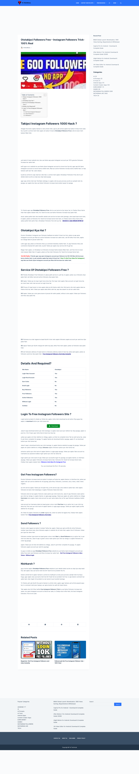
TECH (95, 95)
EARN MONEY (97, 87)
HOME (77, 3)
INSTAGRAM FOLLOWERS (101, 91)
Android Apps (97, 83)
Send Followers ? (30, 113)
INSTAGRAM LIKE (98, 93)
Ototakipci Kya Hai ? (28, 100)
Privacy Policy (81, 738)
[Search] (120, 3)
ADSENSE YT (22, 707)
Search (91, 701)
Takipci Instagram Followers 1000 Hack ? (32, 97)
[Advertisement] (69, 18)
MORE (114, 3)
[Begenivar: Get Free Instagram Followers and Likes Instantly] (36, 649)
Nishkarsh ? (28, 115)
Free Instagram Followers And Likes (40, 515)
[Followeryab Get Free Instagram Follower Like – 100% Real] (70, 649)
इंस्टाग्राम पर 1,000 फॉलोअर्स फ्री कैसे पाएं (73, 221)
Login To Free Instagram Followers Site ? (32, 109)
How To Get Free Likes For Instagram (72, 258)
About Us (64, 738)
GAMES (95, 89)
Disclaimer (72, 738)
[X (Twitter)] (45, 625)
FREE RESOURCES (101, 3)
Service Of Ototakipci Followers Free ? (31, 103)
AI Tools (95, 80)
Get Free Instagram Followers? (33, 111)
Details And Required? (29, 106)
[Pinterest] (61, 625)
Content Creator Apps (87, 3)
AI (109, 3)
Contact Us (57, 738)
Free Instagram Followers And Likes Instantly (57, 354)
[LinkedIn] (78, 625)
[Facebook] (29, 625)
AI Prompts (96, 78)
